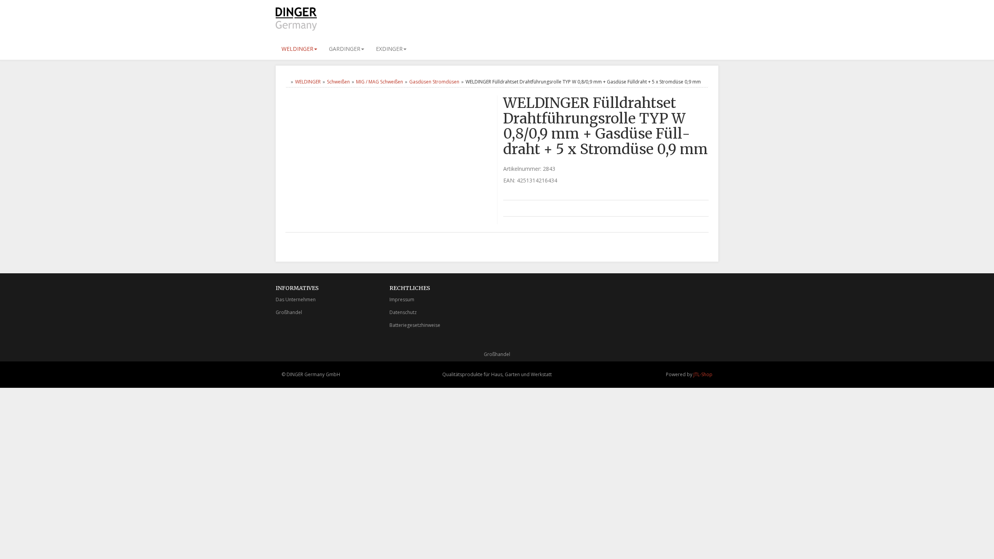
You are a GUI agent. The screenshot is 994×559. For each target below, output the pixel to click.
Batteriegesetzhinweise (414, 325)
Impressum (401, 299)
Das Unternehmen (296, 299)
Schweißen (338, 81)
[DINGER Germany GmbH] (345, 19)
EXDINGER (389, 48)
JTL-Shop (702, 374)
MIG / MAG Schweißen (379, 81)
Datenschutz (403, 312)
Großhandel (289, 312)
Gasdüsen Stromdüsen (434, 81)
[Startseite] (287, 81)
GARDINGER (344, 48)
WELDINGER (297, 48)
